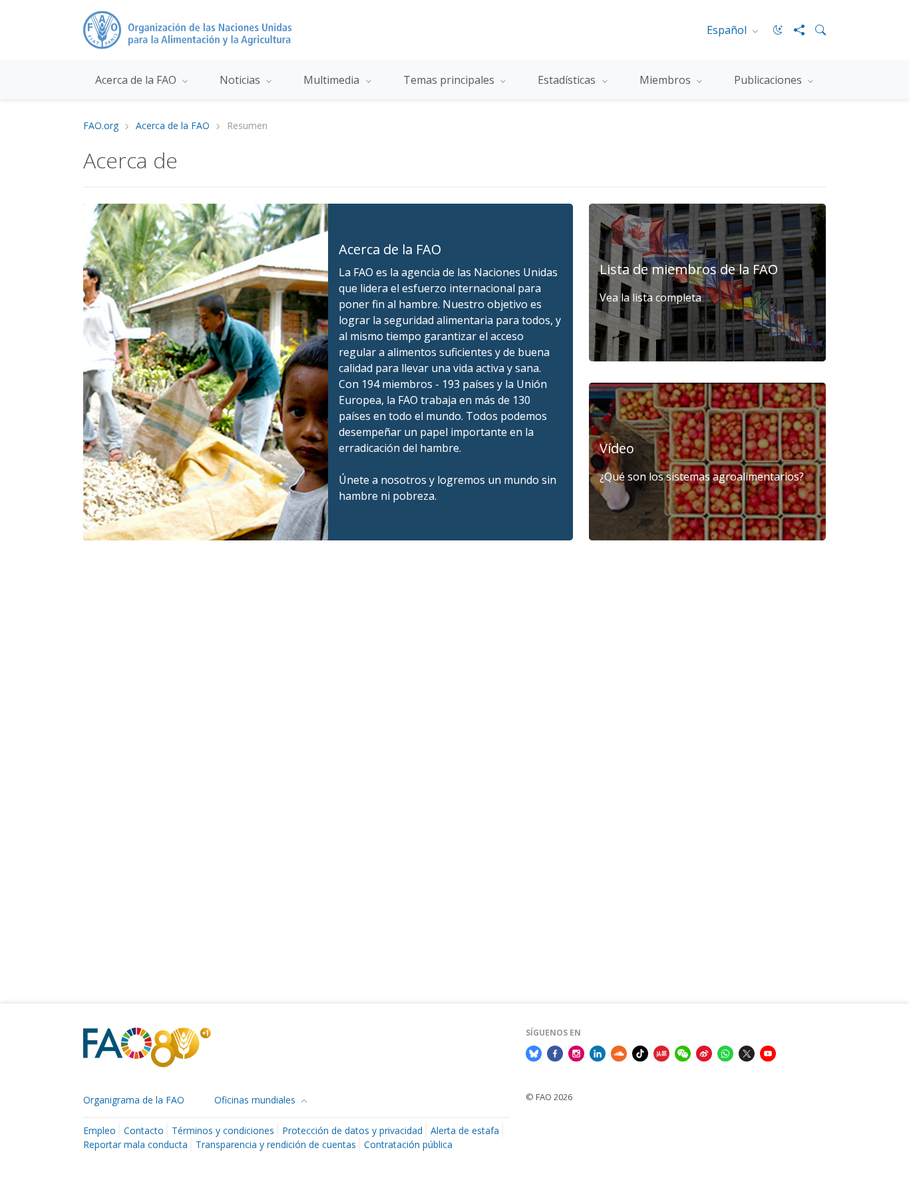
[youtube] (768, 1052)
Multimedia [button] (332, 80)
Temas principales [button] (450, 80)
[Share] (794, 30)
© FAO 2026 (549, 1097)
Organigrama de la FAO (133, 1099)
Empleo (99, 1130)
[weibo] (704, 1052)
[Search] (815, 30)
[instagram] (576, 1052)
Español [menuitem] (728, 30)
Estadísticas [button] (568, 80)
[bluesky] (534, 1052)
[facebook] (555, 1052)
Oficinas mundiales (256, 1099)
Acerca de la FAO (173, 126)
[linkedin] (598, 1052)
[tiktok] (640, 1052)
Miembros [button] (666, 80)
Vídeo (617, 448)
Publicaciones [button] (769, 80)
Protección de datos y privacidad (352, 1130)
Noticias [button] (241, 80)
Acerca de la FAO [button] (137, 80)
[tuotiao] (661, 1052)
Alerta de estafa (465, 1130)
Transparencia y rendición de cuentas (276, 1144)
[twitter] (747, 1052)
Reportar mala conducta (135, 1144)
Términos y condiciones (223, 1130)
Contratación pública (408, 1144)
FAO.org (100, 126)
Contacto (144, 1130)
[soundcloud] (619, 1052)
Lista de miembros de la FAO (689, 269)
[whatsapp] (725, 1052)
